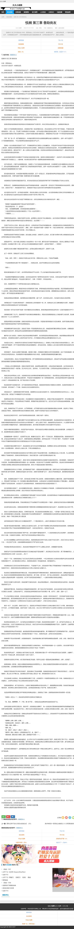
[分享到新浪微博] (66, 817)
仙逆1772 (5, 874)
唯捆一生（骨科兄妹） (29, 924)
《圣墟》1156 (7, 882)
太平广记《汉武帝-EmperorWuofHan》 (14, 872)
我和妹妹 (5, 880)
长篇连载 (59, 12)
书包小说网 (21, 48)
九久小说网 (18, 28)
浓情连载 (18, 12)
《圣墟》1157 (7, 869)
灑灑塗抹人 (13, 55)
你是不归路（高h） (21, 842)
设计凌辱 (34, 12)
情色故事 (68, 12)
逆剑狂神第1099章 (8, 888)
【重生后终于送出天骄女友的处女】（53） (19, 823)
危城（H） (21, 52)
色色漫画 (21, 44)
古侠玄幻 (51, 12)
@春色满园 (61, 28)
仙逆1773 (5, 891)
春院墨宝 (26, 12)
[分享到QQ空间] (63, 817)
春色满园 (10, 12)
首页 (3, 12)
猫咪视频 (21, 40)
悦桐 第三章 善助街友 (20, 17)
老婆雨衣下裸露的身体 (9, 885)
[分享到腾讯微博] (70, 817)
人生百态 (43, 12)
